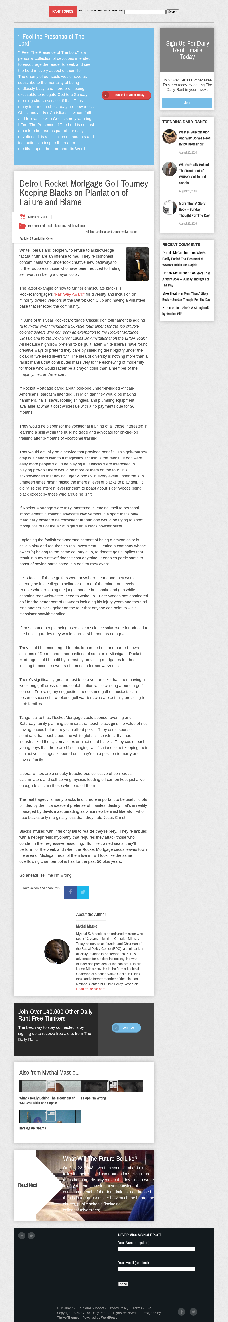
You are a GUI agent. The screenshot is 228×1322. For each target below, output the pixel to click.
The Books (117, 10)
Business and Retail (40, 226)
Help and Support (90, 1308)
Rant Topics (62, 11)
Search (172, 11)
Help (100, 10)
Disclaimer (65, 1308)
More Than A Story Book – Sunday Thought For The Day (194, 209)
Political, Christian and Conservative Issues (111, 232)
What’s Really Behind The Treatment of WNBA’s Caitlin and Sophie (184, 259)
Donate (92, 10)
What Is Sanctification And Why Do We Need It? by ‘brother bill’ (195, 138)
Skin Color (46, 238)
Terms (137, 1308)
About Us (83, 10)
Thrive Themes (68, 1317)
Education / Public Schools (69, 226)
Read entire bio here (90, 989)
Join (187, 102)
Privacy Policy (118, 1308)
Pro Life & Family (29, 238)
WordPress (109, 1317)
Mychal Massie (86, 926)
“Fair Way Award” (69, 294)
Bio (149, 1308)
